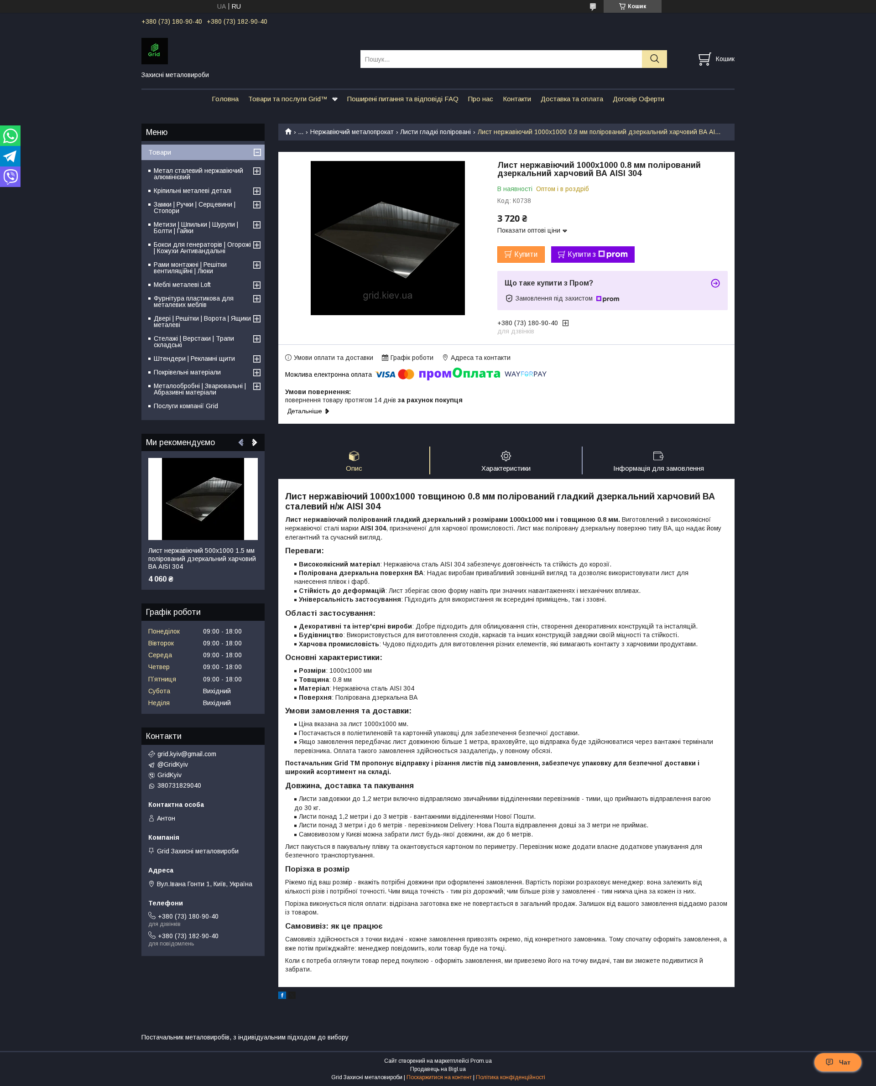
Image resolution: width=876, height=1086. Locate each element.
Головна (225, 99)
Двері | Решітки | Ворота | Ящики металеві (202, 321)
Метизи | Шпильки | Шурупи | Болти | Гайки (196, 227)
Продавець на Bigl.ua (438, 1069)
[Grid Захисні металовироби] (245, 50)
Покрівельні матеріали (187, 372)
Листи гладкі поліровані (435, 131)
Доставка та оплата (572, 99)
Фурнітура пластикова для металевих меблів (194, 301)
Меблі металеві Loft (182, 284)
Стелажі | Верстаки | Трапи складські (194, 341)
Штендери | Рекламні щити (194, 358)
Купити (525, 254)
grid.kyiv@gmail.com (186, 754)
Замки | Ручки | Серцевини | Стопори (194, 207)
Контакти (517, 99)
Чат (844, 1062)
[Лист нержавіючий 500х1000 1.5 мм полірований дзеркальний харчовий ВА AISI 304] (203, 499)
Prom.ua (481, 1061)
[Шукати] (654, 59)
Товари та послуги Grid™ (288, 99)
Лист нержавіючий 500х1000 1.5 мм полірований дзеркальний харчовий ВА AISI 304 (202, 558)
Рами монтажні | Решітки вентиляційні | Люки (190, 268)
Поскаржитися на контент (439, 1077)
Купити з (582, 254)
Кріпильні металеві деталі (192, 190)
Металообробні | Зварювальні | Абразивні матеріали (200, 389)
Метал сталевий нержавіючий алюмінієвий (198, 174)
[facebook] (282, 996)
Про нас (480, 99)
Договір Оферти (638, 99)
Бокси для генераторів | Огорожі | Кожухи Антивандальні (202, 248)
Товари (159, 152)
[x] (292, 996)
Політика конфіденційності (510, 1077)
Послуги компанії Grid (186, 406)
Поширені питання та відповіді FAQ (403, 99)
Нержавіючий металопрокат (352, 131)
